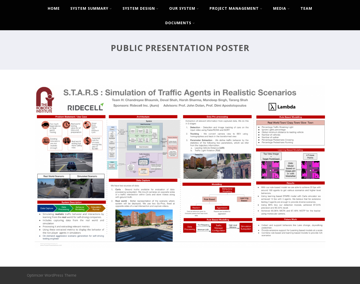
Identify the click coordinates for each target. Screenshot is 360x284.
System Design (139, 8)
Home (54, 8)
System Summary (89, 8)
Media (279, 8)
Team (306, 8)
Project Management (234, 8)
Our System (182, 8)
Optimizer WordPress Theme (51, 275)
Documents (178, 22)
